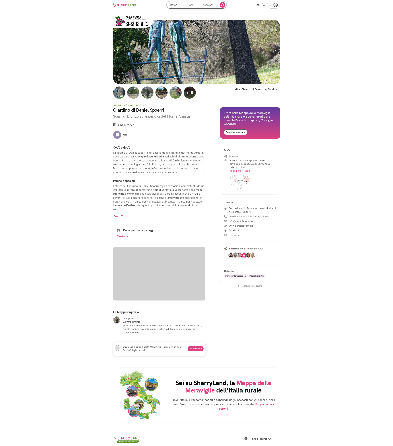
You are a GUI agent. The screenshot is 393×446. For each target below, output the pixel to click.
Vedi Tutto (121, 216)
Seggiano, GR (126, 124)
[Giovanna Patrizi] (116, 320)
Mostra (121, 236)
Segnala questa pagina (251, 285)
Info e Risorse (259, 438)
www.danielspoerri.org (241, 225)
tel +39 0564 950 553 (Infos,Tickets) (249, 216)
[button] (176, 4)
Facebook (234, 230)
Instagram (234, 235)
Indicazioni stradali (239, 170)
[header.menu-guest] (273, 5)
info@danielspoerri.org (242, 221)
